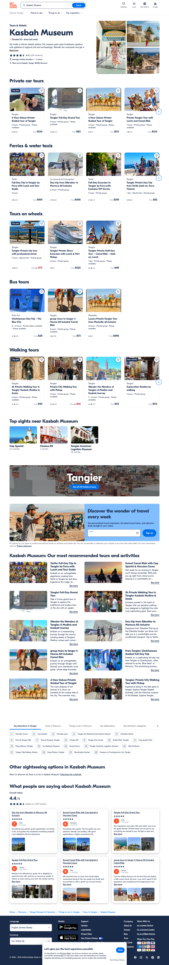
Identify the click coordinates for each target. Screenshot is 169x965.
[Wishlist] (123, 4)
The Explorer (129, 947)
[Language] (145, 4)
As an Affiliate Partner (146, 934)
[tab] (25, 726)
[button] (27, 111)
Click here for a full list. (70, 774)
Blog (126, 934)
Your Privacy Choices (89, 938)
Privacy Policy (86, 934)
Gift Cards (128, 942)
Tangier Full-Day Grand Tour (127, 812)
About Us (128, 925)
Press (126, 938)
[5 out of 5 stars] (33, 819)
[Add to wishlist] (41, 90)
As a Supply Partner (145, 925)
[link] (27, 111)
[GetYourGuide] (13, 5)
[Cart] (134, 4)
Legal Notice (86, 930)
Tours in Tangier (90, 912)
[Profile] (155, 4)
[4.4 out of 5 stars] (17, 55)
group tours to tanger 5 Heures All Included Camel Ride (134, 861)
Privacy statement (24, 546)
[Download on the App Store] (68, 938)
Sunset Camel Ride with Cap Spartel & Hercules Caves (80, 814)
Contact (84, 925)
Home (12, 912)
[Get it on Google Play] (68, 927)
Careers (127, 930)
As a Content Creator (146, 930)
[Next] (159, 111)
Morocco (22, 912)
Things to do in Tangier (69, 912)
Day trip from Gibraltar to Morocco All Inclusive (29, 814)
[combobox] (46, 5)
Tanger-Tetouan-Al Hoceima (42, 912)
